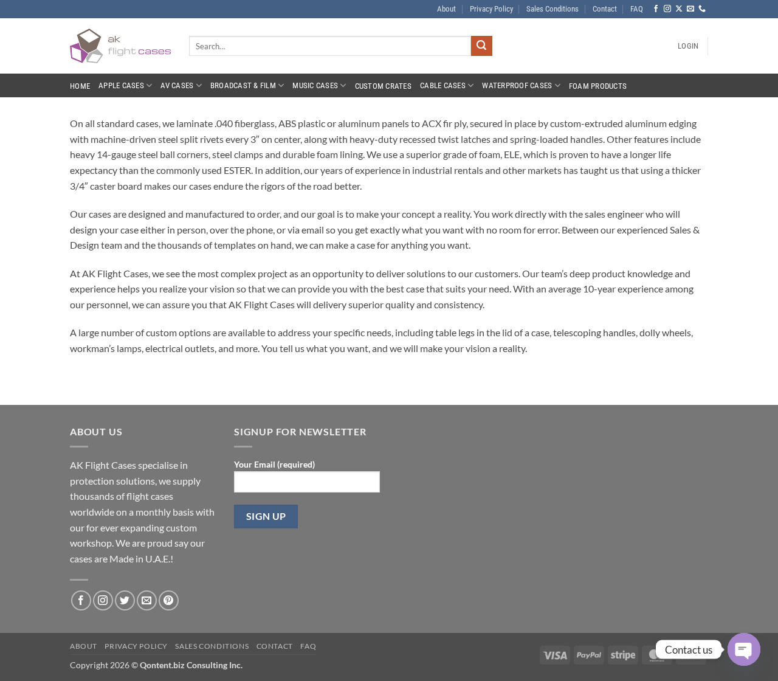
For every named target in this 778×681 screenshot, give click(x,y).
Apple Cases (121, 85)
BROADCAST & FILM (243, 85)
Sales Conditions (552, 8)
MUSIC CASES (315, 85)
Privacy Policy (491, 8)
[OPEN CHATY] (744, 649)
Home (80, 86)
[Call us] (702, 9)
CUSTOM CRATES (383, 86)
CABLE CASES (443, 85)
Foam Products (598, 86)
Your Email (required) (274, 464)
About (446, 8)
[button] (688, 46)
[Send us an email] (690, 9)
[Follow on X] (679, 9)
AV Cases (176, 85)
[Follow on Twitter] (125, 600)
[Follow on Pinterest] (169, 600)
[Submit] (481, 46)
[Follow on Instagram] (667, 9)
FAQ (636, 8)
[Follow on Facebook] (655, 9)
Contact (605, 8)
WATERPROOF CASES (517, 85)
